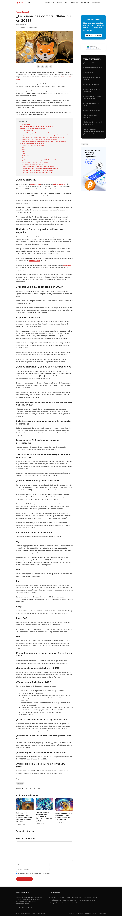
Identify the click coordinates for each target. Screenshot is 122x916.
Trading (62, 897)
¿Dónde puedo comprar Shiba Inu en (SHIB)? (35, 162)
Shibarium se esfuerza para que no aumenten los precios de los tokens (43, 137)
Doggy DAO (25, 155)
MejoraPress (41, 913)
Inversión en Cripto (55, 900)
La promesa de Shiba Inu (29, 130)
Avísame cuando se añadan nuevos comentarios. (35, 874)
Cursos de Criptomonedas (87, 900)
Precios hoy (74, 2)
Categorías (48, 2)
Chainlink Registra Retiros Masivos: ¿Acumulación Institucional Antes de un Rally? (44, 817)
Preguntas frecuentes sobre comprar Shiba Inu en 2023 (38, 160)
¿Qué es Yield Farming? (90, 129)
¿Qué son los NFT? (89, 72)
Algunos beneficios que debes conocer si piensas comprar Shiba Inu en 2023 (45, 135)
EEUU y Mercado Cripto (74, 897)
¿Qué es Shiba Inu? (26, 124)
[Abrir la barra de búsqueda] (104, 2)
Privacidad (88, 913)
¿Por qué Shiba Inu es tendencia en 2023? (33, 128)
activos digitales (59, 184)
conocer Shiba (35, 184)
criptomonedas (34, 260)
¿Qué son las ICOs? (89, 63)
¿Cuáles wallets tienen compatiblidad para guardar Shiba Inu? (40, 168)
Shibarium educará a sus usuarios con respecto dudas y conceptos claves (44, 141)
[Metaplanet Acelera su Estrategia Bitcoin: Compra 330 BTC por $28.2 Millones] (64, 811)
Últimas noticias (54, 897)
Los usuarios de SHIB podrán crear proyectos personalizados (40, 139)
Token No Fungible (71, 903)
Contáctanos (96, 2)
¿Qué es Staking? (88, 134)
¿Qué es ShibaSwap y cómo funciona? (32, 143)
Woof (23, 149)
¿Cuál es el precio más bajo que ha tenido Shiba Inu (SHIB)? (39, 172)
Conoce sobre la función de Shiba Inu (33, 145)
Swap (23, 153)
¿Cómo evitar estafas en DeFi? (92, 67)
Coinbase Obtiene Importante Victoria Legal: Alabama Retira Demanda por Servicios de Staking (24, 817)
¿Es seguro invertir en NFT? (92, 84)
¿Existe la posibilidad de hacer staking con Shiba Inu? (38, 166)
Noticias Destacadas (23, 12)
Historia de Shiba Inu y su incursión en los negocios (36, 126)
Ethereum (67, 265)
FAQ (66, 2)
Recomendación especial (91, 897)
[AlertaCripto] (24, 2)
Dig (23, 147)
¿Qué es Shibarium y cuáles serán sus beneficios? (36, 133)
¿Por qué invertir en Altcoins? (92, 110)
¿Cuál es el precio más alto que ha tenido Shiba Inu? (37, 170)
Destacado (20, 783)
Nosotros (59, 2)
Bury (23, 151)
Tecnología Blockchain (69, 900)
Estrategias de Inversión (56, 903)
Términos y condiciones (99, 913)
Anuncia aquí (85, 2)
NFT (23, 158)
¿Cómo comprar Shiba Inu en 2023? (32, 164)
